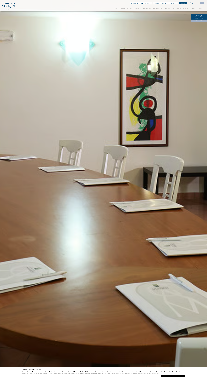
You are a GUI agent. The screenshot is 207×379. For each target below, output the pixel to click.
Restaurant (137, 9)
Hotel (116, 9)
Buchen (199, 9)
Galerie (185, 9)
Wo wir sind (177, 9)
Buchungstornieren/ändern (191, 3)
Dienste (122, 9)
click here (199, 20)
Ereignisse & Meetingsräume (152, 9)
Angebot (192, 9)
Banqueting (167, 9)
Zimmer (129, 9)
